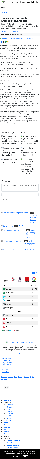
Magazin (3, 7)
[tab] (5, 280)
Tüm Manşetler (6, 368)
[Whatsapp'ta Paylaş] (6, 42)
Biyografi (7, 429)
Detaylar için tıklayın (20, 336)
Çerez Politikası (17, 457)
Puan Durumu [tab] (7, 273)
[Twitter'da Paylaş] (3, 42)
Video (6, 423)
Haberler (4, 12)
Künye (6, 434)
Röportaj (7, 427)
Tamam (25, 456)
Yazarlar (7, 425)
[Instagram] (20, 353)
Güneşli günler (26, 226)
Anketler (7, 432)
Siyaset (21, 5)
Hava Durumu (6, 360)
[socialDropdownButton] (8, 41)
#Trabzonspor (6, 31)
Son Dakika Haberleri (8, 370)
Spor (8, 5)
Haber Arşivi (5, 372)
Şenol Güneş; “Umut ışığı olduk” (30, 233)
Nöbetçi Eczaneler (7, 358)
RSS (6, 387)
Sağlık (34, 5)
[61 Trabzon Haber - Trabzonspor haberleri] (20, 1)
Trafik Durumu (6, 364)
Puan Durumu (6, 366)
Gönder (5, 200)
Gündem (15, 5)
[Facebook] (19, 353)
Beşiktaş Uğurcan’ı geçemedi (30, 243)
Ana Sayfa (7, 400)
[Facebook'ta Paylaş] (1, 42)
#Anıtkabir (15, 31)
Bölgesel (3, 5)
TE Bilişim (25, 393)
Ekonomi (28, 5)
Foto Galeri (8, 420)
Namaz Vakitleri (7, 362)
